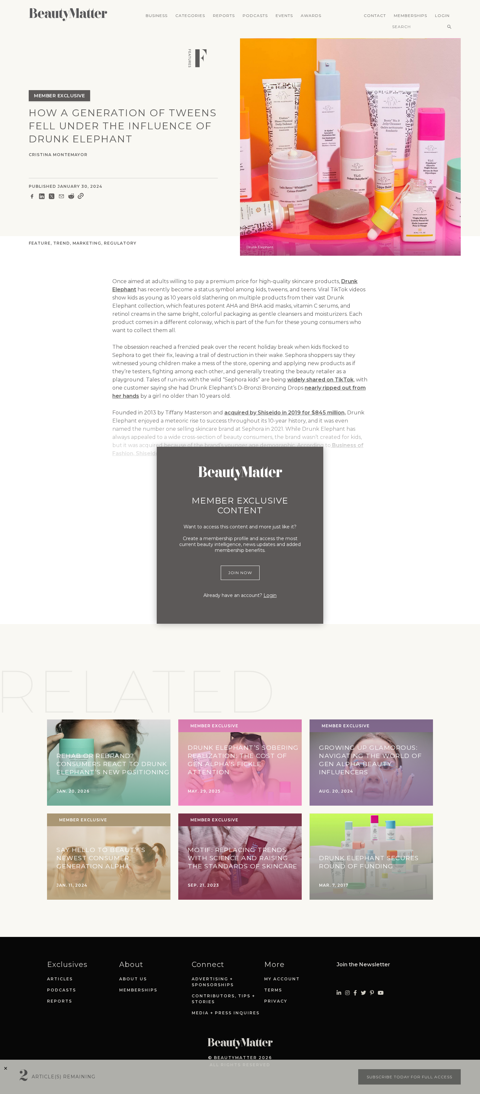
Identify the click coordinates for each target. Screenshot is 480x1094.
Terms (273, 990)
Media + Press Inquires (226, 1012)
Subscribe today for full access (409, 1076)
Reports (224, 15)
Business (157, 15)
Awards (311, 15)
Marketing (86, 243)
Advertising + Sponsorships (213, 981)
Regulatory (120, 243)
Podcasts (255, 15)
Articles (60, 978)
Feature (40, 243)
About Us (133, 978)
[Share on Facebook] (32, 197)
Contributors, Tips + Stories (223, 998)
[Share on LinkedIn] (42, 197)
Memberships (410, 15)
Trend (61, 243)
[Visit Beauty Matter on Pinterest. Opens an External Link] (372, 993)
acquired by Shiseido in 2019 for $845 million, (285, 413)
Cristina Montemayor (58, 154)
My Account (282, 978)
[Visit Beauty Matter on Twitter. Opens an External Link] (363, 993)
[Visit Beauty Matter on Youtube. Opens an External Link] (381, 993)
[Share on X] (51, 197)
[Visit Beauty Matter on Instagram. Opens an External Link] (347, 993)
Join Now (240, 572)
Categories (190, 15)
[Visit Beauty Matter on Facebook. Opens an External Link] (355, 993)
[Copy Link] (81, 197)
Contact (375, 15)
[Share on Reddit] (71, 197)
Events (284, 15)
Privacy (275, 1001)
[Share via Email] (61, 197)
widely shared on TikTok (320, 380)
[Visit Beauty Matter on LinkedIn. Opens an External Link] (339, 993)
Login (442, 15)
